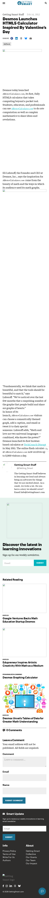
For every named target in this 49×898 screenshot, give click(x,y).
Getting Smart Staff (13, 14)
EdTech (7, 44)
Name (6, 784)
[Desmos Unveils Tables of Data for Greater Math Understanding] (24, 698)
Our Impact (31, 863)
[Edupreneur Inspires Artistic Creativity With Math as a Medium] (24, 642)
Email (6, 771)
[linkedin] (10, 886)
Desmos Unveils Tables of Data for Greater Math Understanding (23, 720)
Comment (8, 754)
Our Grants (31, 857)
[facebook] (3, 886)
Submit (40, 563)
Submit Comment (14, 800)
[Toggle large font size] (46, 449)
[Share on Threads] (21, 38)
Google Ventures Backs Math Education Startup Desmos (20, 620)
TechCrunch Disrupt (35, 444)
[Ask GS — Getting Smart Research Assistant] (42, 891)
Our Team (31, 860)
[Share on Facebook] (11, 38)
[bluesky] (19, 886)
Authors (7, 860)
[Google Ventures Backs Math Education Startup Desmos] (24, 598)
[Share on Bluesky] (26, 38)
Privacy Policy (9, 851)
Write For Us (9, 857)
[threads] (15, 885)
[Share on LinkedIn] (16, 38)
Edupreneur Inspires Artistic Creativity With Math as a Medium (23, 664)
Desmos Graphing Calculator (20, 677)
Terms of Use (9, 854)
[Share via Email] (30, 38)
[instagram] (6, 886)
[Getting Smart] (24, 3)
